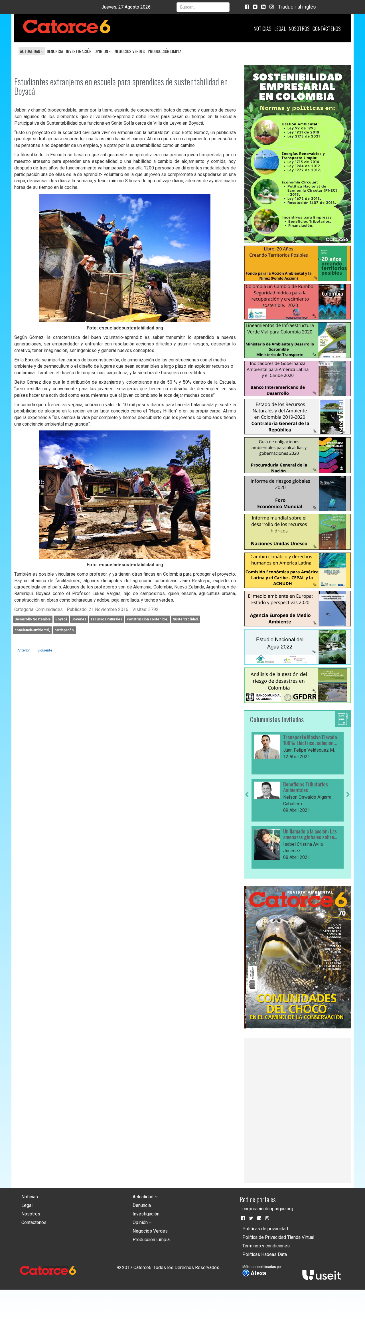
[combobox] (203, 7)
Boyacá (61, 619)
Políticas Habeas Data (264, 1254)
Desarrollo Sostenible (33, 619)
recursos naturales (106, 619)
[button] (247, 830)
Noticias (262, 28)
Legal (280, 28)
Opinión (101, 51)
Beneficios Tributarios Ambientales (305, 787)
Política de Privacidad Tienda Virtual (278, 1237)
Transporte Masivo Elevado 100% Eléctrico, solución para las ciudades (310, 740)
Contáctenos (327, 28)
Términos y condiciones (266, 1246)
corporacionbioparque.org (267, 1208)
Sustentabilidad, (185, 619)
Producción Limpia (164, 51)
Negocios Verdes (130, 51)
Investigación (79, 51)
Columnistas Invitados (277, 719)
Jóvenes (79, 619)
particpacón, (64, 630)
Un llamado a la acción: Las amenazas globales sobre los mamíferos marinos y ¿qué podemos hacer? (310, 834)
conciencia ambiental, (32, 630)
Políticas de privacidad (265, 1228)
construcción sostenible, (147, 619)
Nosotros (299, 28)
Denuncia (55, 51)
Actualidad (30, 51)
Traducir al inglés (297, 7)
